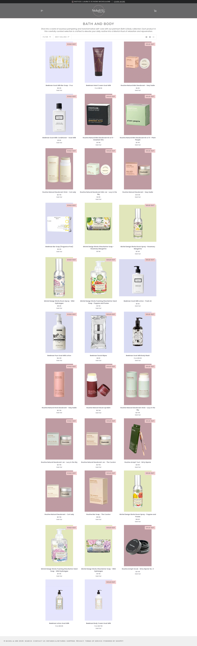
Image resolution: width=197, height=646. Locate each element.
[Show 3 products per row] (150, 37)
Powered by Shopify (113, 641)
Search (28, 641)
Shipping (71, 641)
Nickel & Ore (12, 641)
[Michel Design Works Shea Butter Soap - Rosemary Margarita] (98, 223)
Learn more (119, 1)
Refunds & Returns (56, 641)
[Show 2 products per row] (146, 37)
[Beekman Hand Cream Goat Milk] (98, 62)
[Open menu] (44, 10)
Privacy (80, 641)
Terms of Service (93, 641)
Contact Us (39, 641)
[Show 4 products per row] (154, 37)
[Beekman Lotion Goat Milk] (59, 600)
